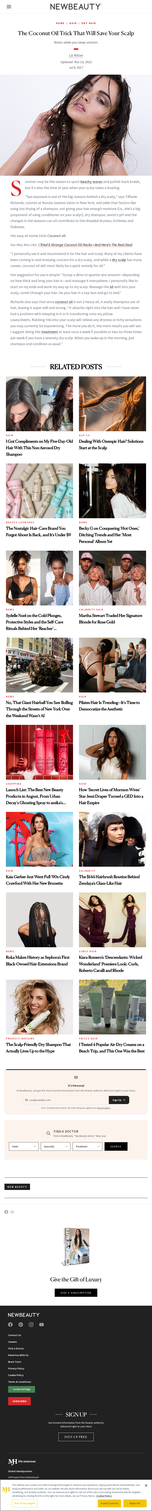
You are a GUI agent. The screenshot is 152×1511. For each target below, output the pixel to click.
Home (60, 23)
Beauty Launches (20, 522)
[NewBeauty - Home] (76, 7)
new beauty (17, 1186)
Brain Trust (14, 1361)
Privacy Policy (16, 1368)
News (83, 522)
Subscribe (19, 1401)
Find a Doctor (16, 1348)
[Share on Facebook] (6, 1212)
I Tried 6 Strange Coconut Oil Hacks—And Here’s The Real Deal (85, 244)
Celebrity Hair (91, 609)
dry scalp (119, 259)
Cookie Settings (21, 1389)
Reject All (135, 1503)
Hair (73, 23)
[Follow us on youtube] (41, 1324)
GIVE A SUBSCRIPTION (76, 1292)
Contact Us (14, 1335)
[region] (76, 1495)
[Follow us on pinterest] (21, 1324)
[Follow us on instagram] (31, 1324)
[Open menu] (8, 6)
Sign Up (117, 1100)
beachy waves (91, 181)
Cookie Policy (16, 1375)
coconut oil (64, 301)
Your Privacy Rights (24, 1503)
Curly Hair (88, 951)
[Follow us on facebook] (10, 1324)
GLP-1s (84, 435)
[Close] (146, 1485)
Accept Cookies (109, 1503)
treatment (49, 331)
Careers (12, 1341)
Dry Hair (89, 23)
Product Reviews (20, 1038)
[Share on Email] (12, 1212)
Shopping (14, 783)
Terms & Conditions (19, 1381)
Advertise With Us (18, 1355)
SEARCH (116, 1146)
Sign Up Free (76, 1436)
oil (111, 286)
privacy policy (103, 1107)
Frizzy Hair (88, 1038)
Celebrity (87, 870)
